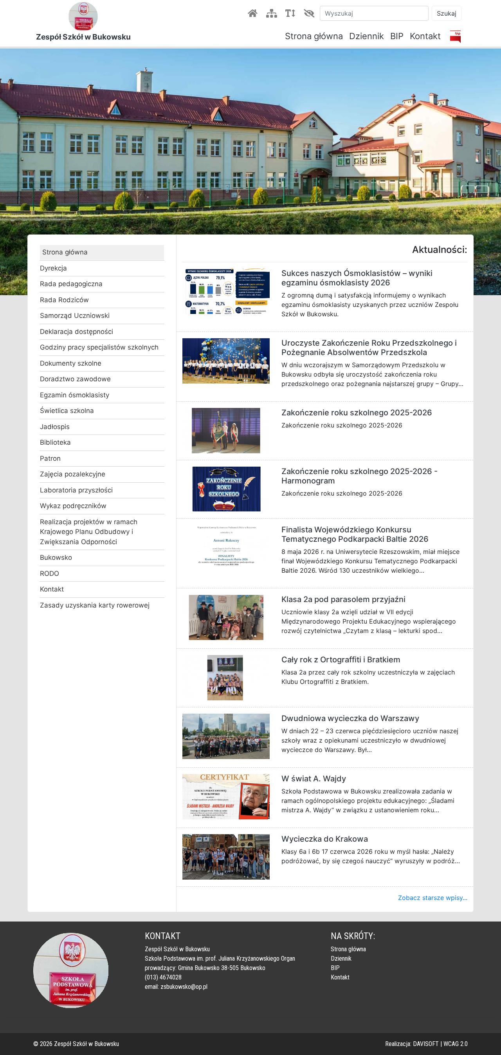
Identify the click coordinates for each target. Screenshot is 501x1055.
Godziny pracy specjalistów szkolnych (99, 347)
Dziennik (366, 36)
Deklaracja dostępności (76, 331)
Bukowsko (56, 557)
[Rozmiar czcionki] (291, 13)
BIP (397, 36)
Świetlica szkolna (67, 411)
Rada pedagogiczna (71, 284)
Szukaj (446, 13)
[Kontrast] (310, 13)
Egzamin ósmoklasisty (74, 395)
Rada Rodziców (64, 300)
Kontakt (425, 36)
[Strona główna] (254, 13)
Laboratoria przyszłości (76, 490)
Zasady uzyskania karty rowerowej (95, 605)
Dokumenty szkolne (70, 363)
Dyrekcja (53, 268)
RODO (49, 573)
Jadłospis (55, 427)
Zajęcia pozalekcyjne (72, 474)
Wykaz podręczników (73, 506)
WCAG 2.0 (455, 1044)
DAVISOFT (426, 1044)
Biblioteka (55, 442)
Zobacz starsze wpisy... (432, 898)
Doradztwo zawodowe (75, 379)
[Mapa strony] (272, 13)
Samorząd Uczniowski (75, 315)
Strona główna (314, 36)
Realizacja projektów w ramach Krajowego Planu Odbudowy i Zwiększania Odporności (88, 532)
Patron (50, 458)
